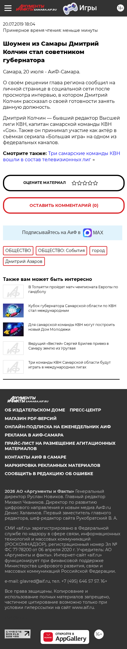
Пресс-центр (85, 410)
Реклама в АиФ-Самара (34, 435)
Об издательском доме (35, 410)
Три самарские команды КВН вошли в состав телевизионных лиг (61, 156)
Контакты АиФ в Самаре (35, 457)
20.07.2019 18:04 (19, 24)
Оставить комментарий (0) (64, 205)
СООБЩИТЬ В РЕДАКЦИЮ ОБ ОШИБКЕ (49, 473)
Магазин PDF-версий (31, 418)
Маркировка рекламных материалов (52, 465)
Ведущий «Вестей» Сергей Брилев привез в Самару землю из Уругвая (68, 345)
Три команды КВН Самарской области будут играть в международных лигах (69, 364)
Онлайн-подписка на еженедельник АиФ (58, 426)
